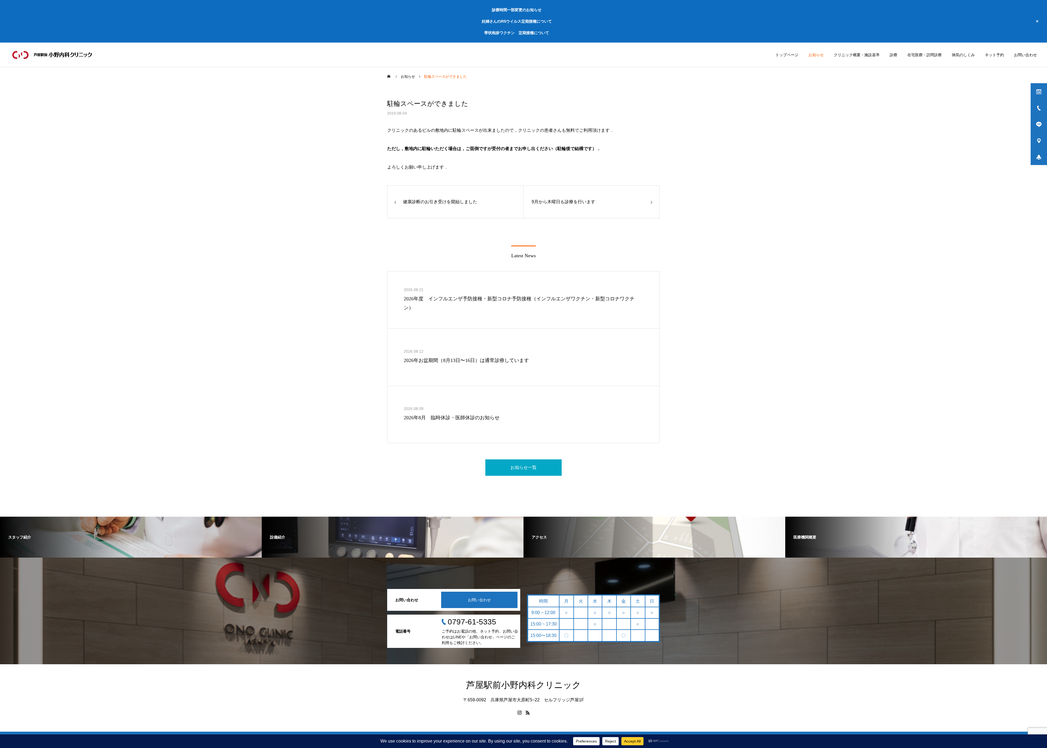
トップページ (786, 55)
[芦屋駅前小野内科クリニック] (52, 55)
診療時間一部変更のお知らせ (516, 10)
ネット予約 (994, 55)
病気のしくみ (963, 55)
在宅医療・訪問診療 (924, 55)
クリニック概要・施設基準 (857, 55)
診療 (893, 55)
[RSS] (527, 712)
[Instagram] (519, 712)
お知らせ (816, 55)
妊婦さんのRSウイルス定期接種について (517, 21)
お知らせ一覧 (523, 467)
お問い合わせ (1025, 55)
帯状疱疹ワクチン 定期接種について (516, 33)
